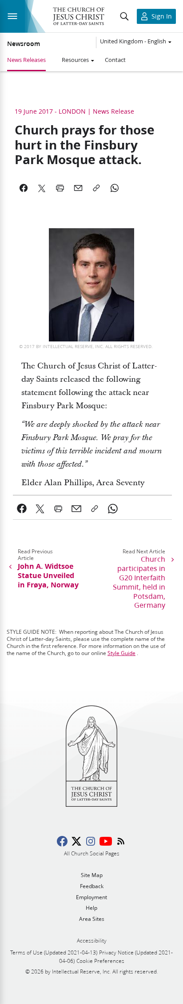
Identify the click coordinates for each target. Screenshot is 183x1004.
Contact (115, 60)
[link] (22, 508)
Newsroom (23, 44)
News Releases (26, 60)
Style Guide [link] (121, 653)
